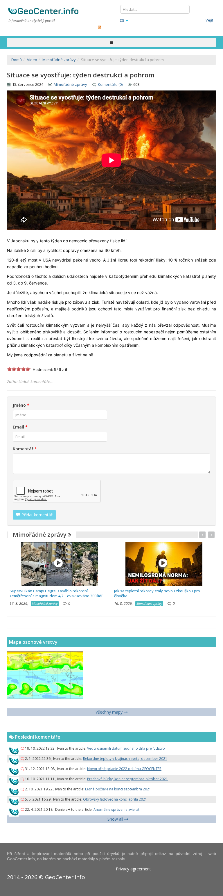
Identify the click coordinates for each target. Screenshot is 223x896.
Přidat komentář (36, 515)
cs (122, 20)
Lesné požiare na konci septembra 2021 (118, 789)
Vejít (209, 20)
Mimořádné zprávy (70, 84)
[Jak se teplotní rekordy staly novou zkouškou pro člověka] (163, 563)
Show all (115, 819)
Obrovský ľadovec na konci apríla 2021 (115, 799)
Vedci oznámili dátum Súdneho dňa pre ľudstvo (126, 748)
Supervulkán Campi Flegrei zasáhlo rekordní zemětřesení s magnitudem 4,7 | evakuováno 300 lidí (56, 593)
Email (20, 427)
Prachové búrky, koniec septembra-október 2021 (127, 778)
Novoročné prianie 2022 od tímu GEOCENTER (124, 768)
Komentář (25, 448)
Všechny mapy (110, 712)
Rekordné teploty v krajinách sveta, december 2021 (125, 758)
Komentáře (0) (110, 84)
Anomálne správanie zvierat (116, 809)
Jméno (21, 405)
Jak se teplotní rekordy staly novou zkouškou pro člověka (157, 593)
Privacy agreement (133, 869)
